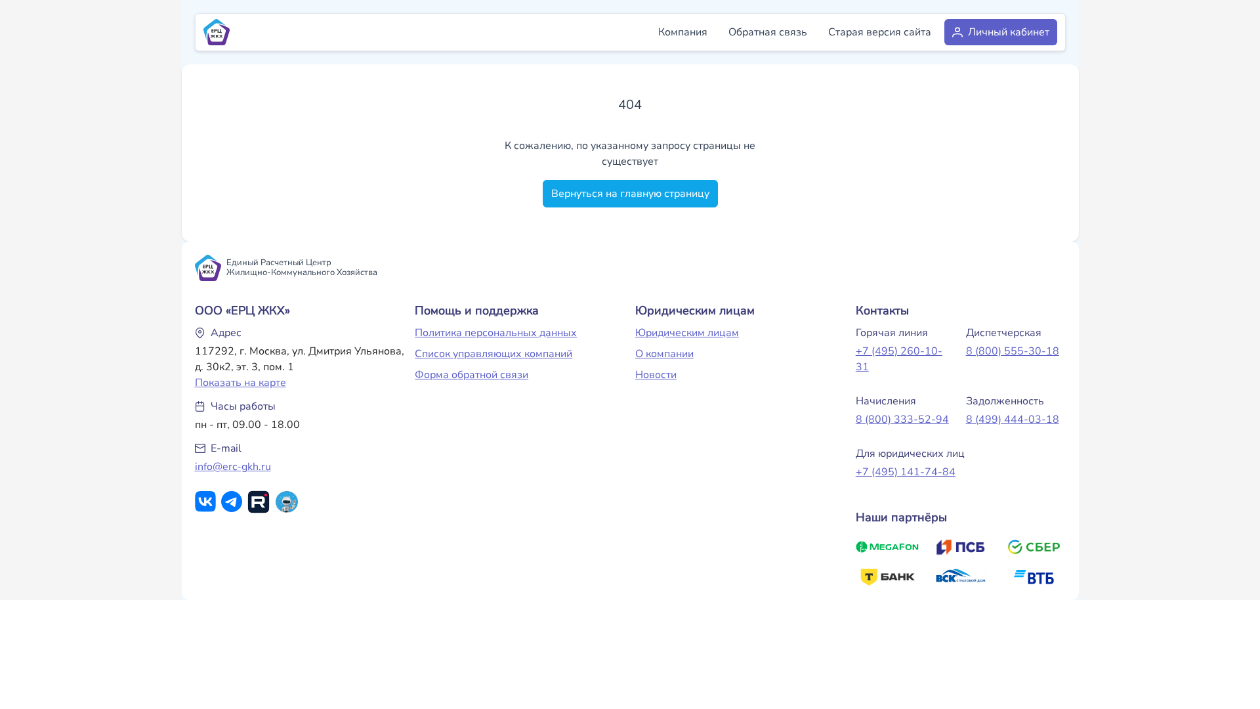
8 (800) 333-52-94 (902, 419)
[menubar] (853, 32)
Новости (656, 375)
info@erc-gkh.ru (233, 467)
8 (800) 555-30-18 (1012, 351)
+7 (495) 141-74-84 (906, 472)
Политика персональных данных (496, 333)
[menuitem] (682, 32)
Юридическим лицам (687, 333)
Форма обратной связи (471, 375)
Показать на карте (240, 383)
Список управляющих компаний (493, 354)
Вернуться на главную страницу (630, 193)
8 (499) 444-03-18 (1012, 419)
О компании (664, 354)
